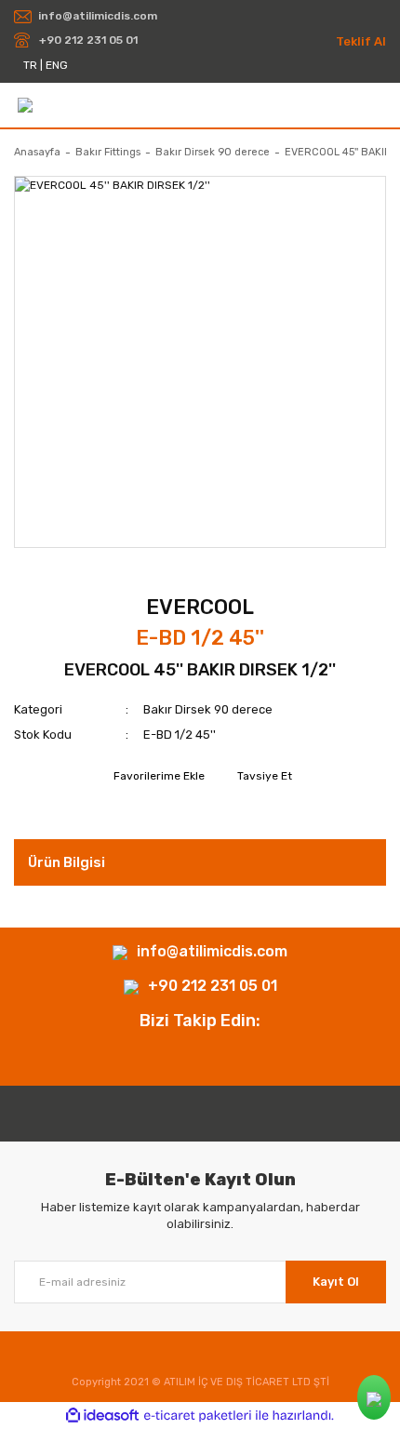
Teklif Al (361, 41)
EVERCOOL (200, 607)
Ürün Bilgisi (66, 862)
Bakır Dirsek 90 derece (208, 709)
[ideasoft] (102, 1415)
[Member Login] (378, 104)
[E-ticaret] (197, 1416)
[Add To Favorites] (157, 775)
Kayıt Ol (336, 1282)
